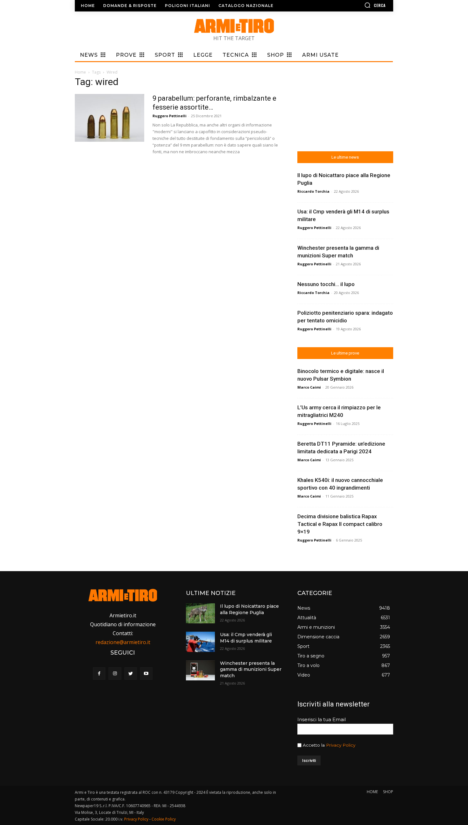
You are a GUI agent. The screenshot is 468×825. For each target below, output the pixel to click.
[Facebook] (99, 673)
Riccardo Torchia (313, 191)
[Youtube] (146, 673)
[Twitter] (130, 673)
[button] (357, 5)
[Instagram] (115, 673)
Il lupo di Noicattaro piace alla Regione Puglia (249, 609)
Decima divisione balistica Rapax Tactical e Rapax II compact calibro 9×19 (339, 524)
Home (80, 72)
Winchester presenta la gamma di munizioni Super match (250, 669)
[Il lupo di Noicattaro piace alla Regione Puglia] (200, 613)
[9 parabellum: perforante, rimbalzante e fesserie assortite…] (109, 118)
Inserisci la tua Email (321, 719)
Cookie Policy (164, 819)
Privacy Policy (340, 745)
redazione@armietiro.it (123, 642)
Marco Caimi (309, 387)
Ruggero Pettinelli (169, 115)
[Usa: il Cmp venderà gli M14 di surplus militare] (200, 642)
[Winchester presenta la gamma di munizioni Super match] (200, 670)
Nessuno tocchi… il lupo (326, 284)
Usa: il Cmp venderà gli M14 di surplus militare (246, 638)
